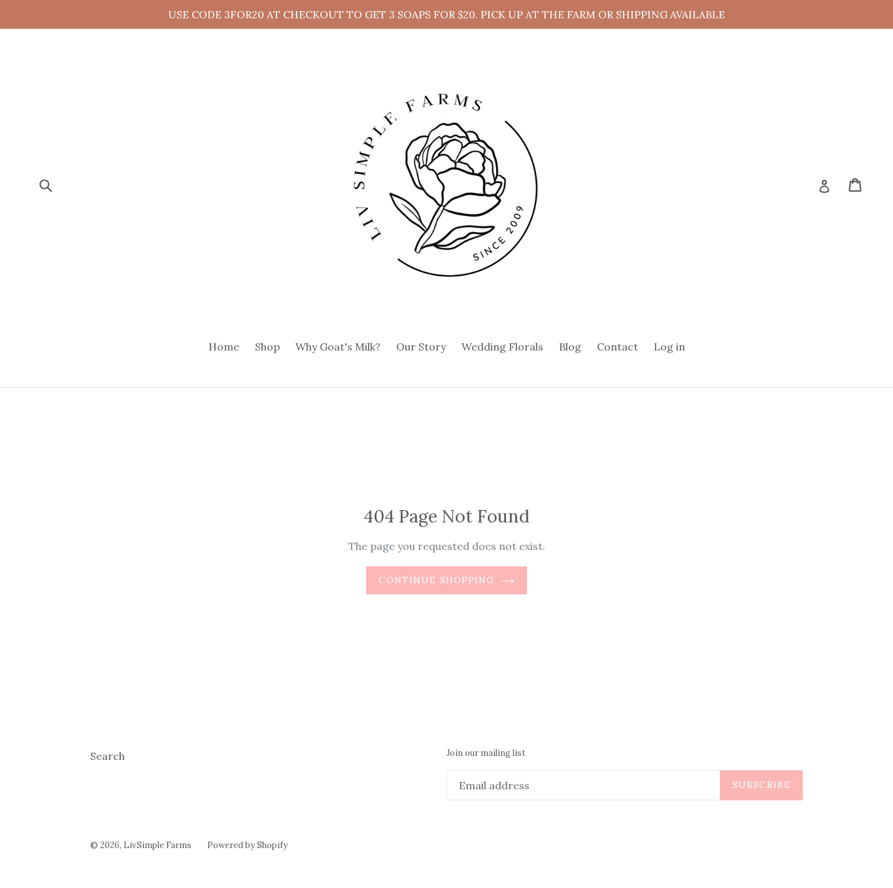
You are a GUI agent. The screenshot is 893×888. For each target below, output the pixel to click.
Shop (267, 346)
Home (224, 346)
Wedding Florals (502, 346)
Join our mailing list (486, 753)
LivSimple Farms (158, 845)
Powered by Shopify (247, 845)
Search (107, 755)
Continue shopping (436, 580)
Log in (669, 346)
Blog (570, 346)
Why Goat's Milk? (337, 346)
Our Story (421, 346)
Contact (617, 346)
